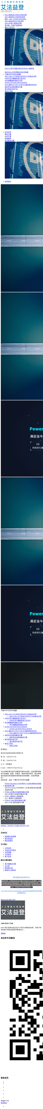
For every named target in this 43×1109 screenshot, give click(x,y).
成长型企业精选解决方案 (13, 87)
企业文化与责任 (10, 850)
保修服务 (8, 138)
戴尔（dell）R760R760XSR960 (15, 19)
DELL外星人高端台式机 (13, 23)
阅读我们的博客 (10, 836)
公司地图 (8, 852)
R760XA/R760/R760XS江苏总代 (16, 82)
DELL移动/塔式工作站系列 (14, 21)
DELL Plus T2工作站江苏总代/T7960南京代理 (20, 76)
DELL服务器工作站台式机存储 (16, 15)
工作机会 (8, 854)
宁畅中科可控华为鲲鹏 (13, 74)
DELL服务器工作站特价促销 (15, 17)
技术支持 (8, 132)
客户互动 (8, 856)
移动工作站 (9, 91)
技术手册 (8, 136)
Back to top (4, 899)
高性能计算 (9, 868)
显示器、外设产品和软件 (13, 25)
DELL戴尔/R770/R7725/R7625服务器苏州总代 (21, 85)
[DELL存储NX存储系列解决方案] (17, 792)
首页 (10, 780)
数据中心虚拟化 (10, 870)
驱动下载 (8, 134)
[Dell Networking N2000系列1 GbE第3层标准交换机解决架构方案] (23, 786)
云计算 (7, 866)
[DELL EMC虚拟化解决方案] (15, 800)
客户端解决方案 (10, 864)
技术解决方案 (9, 140)
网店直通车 (9, 840)
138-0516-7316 (9, 825)
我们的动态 (9, 838)
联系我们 (8, 181)
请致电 (3, 933)
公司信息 (8, 848)
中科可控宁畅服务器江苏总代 (15, 78)
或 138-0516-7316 (23, 825)
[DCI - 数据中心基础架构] (14, 796)
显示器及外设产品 (11, 89)
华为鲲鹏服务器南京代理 (13, 80)
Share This (11, 899)
